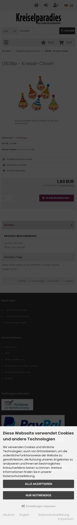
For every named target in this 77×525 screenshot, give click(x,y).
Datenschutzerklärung (53, 515)
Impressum (66, 519)
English (24, 515)
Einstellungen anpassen (40, 506)
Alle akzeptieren (38, 483)
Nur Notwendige (38, 495)
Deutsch (9, 515)
